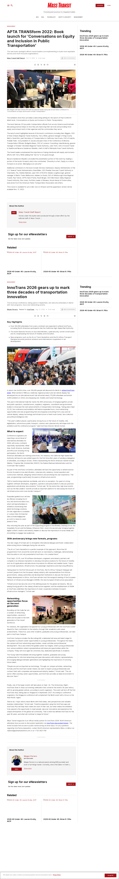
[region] (59, 875)
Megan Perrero (12, 309)
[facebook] (35, 65)
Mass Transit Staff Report (16, 58)
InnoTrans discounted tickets (57, 723)
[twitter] (41, 65)
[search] (11, 5)
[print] (75, 65)
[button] (8, 5)
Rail (42, 17)
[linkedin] (38, 65)
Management (78, 17)
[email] (47, 65)
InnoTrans (30, 309)
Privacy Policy (57, 875)
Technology (51, 17)
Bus (37, 17)
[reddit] (44, 65)
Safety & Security (64, 17)
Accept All (110, 875)
